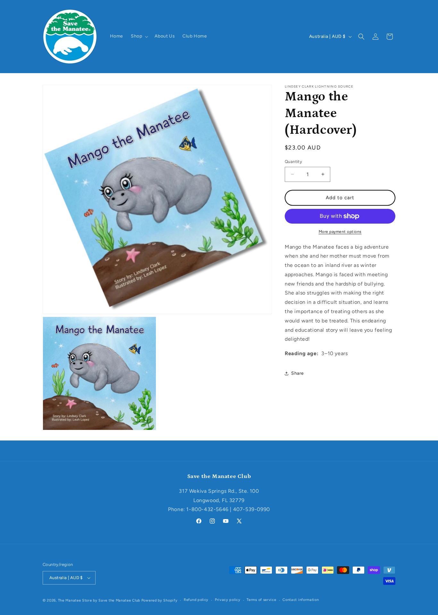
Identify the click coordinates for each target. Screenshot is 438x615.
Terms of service (261, 600)
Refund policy (196, 600)
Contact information (300, 600)
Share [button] (297, 373)
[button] (139, 36)
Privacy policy (227, 600)
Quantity (293, 161)
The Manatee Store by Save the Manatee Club (99, 600)
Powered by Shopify (159, 600)
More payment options (340, 231)
